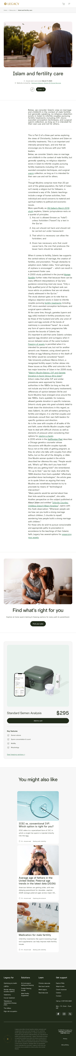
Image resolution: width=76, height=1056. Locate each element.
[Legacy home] (12, 4)
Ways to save (60, 986)
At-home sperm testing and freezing (27, 984)
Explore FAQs (60, 983)
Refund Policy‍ (65, 1045)
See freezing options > (16, 754)
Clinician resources (44, 983)
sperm (31, 173)
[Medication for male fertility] (38, 927)
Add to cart (38, 721)
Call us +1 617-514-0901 (64, 1001)
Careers (58, 993)
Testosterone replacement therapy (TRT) (10, 1003)
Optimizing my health (10, 983)
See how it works (44, 986)
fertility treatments (53, 303)
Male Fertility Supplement (25, 994)
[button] (69, 4)
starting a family (46, 436)
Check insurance (61, 989)
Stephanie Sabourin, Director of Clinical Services (46, 83)
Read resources (43, 993)
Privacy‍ (65, 1038)
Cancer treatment (9, 998)
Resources (13, 10)
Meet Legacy (43, 989)
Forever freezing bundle (26, 989)
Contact (58, 996)
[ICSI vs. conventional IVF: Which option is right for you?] (38, 817)
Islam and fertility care (25, 10)
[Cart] (63, 4)
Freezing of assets (36, 344)
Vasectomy (7, 995)
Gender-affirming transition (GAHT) (9, 990)
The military (7, 1008)
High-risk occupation (10, 1011)
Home (5, 10)
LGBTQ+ (6, 986)
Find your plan (38, 624)
